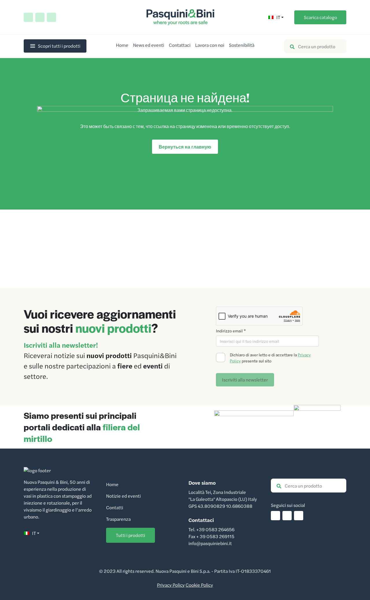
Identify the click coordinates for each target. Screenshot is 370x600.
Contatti (114, 507)
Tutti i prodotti (130, 535)
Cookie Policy (199, 585)
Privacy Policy (171, 585)
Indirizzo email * (231, 331)
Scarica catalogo (320, 17)
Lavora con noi (209, 45)
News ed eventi (148, 45)
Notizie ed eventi (123, 495)
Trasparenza (118, 519)
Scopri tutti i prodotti (59, 45)
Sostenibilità (241, 45)
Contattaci (179, 45)
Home (122, 45)
